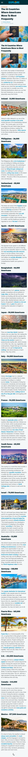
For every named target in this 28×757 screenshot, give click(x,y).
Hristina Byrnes (6, 22)
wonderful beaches (6, 744)
